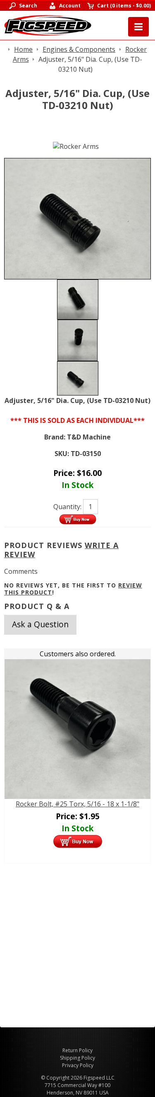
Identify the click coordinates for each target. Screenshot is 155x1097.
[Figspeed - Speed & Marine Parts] (47, 24)
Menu (138, 26)
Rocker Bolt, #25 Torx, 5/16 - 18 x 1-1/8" (77, 803)
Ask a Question (40, 624)
